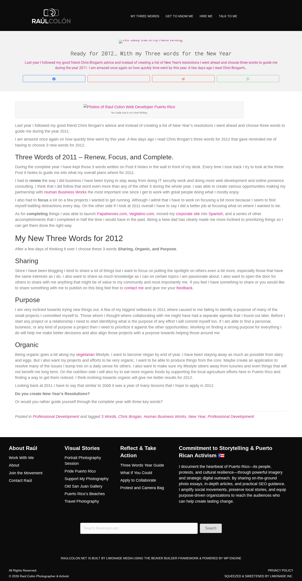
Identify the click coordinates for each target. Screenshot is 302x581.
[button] (211, 528)
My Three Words (145, 16)
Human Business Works (65, 192)
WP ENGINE (232, 558)
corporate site (188, 214)
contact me (134, 288)
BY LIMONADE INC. (279, 576)
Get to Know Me (179, 16)
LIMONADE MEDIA (119, 558)
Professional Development (56, 416)
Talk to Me (228, 16)
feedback (184, 288)
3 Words (108, 416)
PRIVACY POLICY (280, 570)
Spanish (215, 214)
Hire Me (206, 16)
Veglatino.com (141, 214)
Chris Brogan (129, 416)
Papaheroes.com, (112, 214)
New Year (196, 416)
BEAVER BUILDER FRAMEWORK (175, 558)
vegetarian (85, 354)
